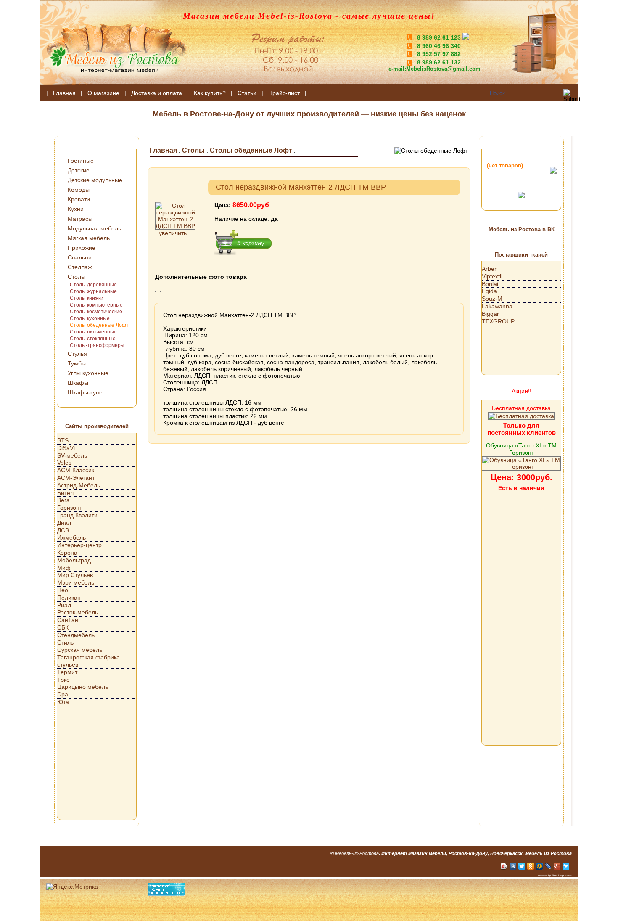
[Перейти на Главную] (113, 83)
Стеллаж (80, 267)
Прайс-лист (284, 93)
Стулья (77, 353)
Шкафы (78, 382)
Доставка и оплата (156, 93)
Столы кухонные (90, 318)
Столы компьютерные (96, 305)
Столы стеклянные (93, 338)
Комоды (79, 189)
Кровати (79, 199)
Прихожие (81, 247)
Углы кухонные (88, 373)
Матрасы (80, 218)
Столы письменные (93, 332)
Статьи (247, 93)
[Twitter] (522, 866)
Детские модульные (95, 180)
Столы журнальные (93, 291)
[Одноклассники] (530, 866)
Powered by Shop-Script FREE (555, 875)
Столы (76, 276)
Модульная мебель (94, 228)
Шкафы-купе (85, 392)
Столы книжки (86, 298)
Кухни (76, 209)
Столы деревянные (93, 285)
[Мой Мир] (539, 866)
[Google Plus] (557, 866)
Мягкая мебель (89, 238)
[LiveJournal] (548, 866)
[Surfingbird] (566, 866)
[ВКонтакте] (513, 866)
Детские (79, 170)
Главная (64, 93)
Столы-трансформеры (97, 345)
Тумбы (77, 363)
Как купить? (210, 93)
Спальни (80, 257)
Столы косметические (96, 312)
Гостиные (81, 160)
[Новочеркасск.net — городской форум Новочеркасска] (166, 894)
